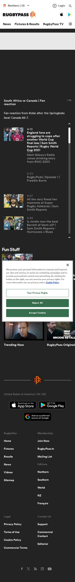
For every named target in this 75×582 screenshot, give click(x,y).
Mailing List (45, 456)
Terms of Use (12, 532)
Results (8, 456)
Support (43, 524)
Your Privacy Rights (37, 292)
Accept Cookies (37, 312)
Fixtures (9, 449)
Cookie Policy (12, 540)
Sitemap (9, 480)
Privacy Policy (13, 524)
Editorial (43, 544)
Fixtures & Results (27, 24)
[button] (71, 24)
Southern (43, 480)
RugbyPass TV (53, 24)
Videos (8, 472)
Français (43, 503)
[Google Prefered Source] (37, 417)
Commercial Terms (15, 548)
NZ (39, 495)
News (7, 24)
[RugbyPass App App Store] (22, 405)
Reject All (37, 302)
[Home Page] (19, 14)
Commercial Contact (45, 534)
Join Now (43, 441)
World (41, 488)
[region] (37, 291)
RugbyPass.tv (46, 449)
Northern (43, 472)
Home (7, 441)
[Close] (67, 265)
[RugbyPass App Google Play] (52, 405)
